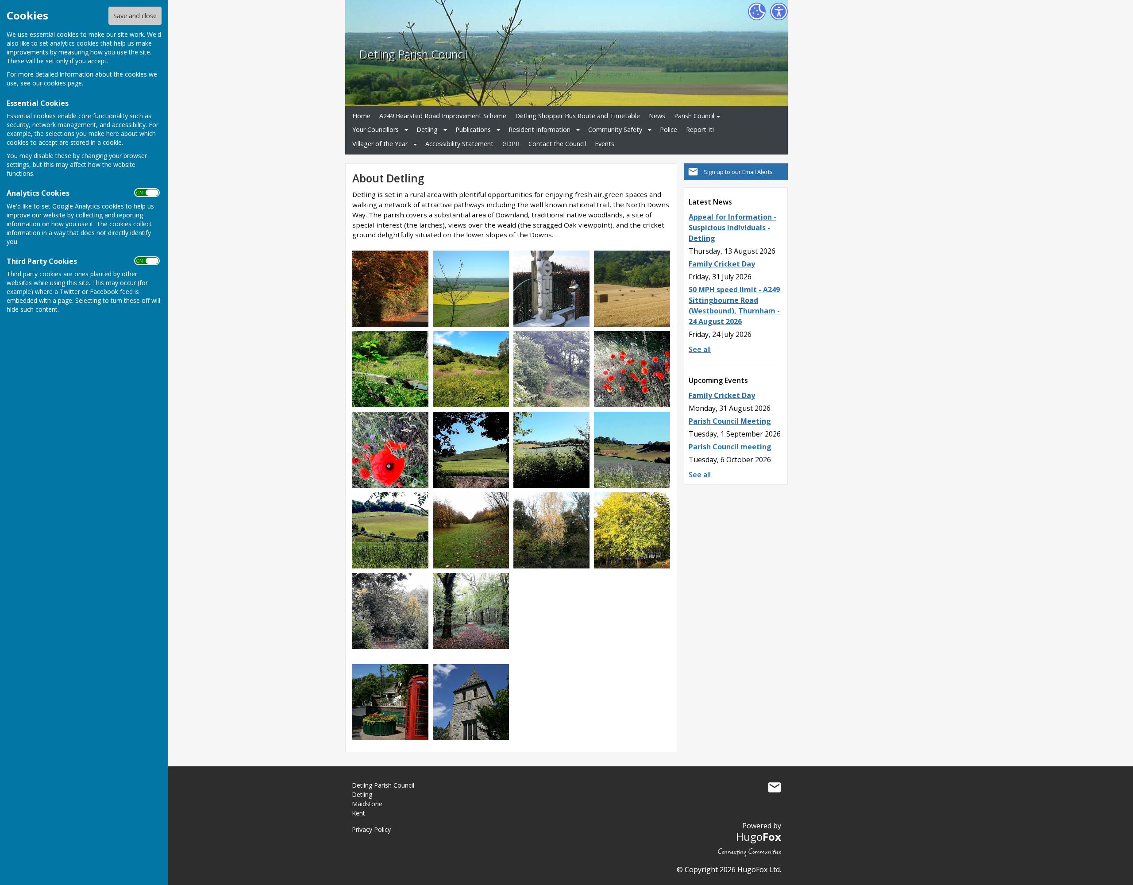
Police (668, 129)
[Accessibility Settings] (779, 11)
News (657, 116)
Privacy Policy (371, 829)
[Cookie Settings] (757, 11)
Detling (427, 129)
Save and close (135, 16)
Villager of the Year (380, 143)
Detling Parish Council (413, 54)
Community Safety (615, 129)
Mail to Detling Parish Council (774, 787)
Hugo (758, 836)
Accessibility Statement (459, 143)
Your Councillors (375, 129)
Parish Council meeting (730, 447)
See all (700, 349)
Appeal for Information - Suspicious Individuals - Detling (732, 227)
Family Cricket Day (722, 264)
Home (361, 116)
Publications (473, 129)
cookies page (63, 83)
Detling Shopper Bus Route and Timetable (577, 116)
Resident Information (539, 129)
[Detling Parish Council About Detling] (390, 288)
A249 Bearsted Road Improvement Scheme (442, 116)
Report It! (700, 129)
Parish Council (694, 116)
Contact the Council (557, 143)
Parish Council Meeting (730, 421)
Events (604, 143)
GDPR (511, 143)
